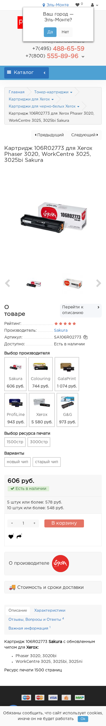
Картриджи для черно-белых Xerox (43, 106)
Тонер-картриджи (52, 92)
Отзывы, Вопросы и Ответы (36, 619)
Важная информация (29, 628)
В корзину (64, 523)
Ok (83, 719)
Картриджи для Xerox (30, 99)
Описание (17, 610)
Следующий (84, 135)
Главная (17, 92)
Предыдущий (50, 135)
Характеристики (49, 610)
